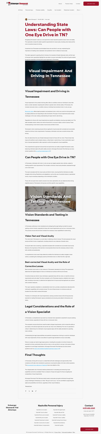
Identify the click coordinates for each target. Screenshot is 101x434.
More (78, 10)
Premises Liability (40, 10)
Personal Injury (29, 10)
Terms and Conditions (67, 432)
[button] (60, 3)
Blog (74, 432)
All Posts (20, 10)
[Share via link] (35, 391)
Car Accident (58, 10)
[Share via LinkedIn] (32, 391)
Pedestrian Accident (69, 10)
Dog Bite (49, 10)
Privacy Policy (57, 432)
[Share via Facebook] (25, 391)
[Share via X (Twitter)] (29, 391)
